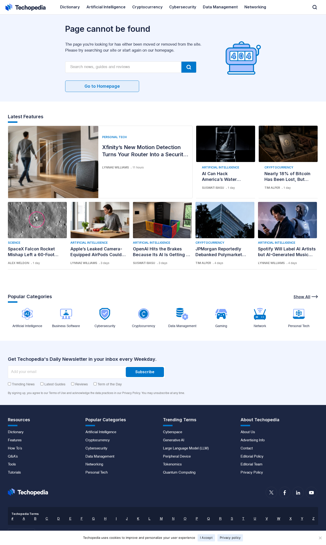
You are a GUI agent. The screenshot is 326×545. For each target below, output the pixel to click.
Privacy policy (230, 538)
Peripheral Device (177, 456)
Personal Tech (114, 137)
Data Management (99, 456)
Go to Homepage (102, 86)
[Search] (188, 67)
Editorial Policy (252, 456)
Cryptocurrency (278, 167)
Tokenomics (172, 464)
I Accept (206, 538)
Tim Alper (272, 187)
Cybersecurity (96, 448)
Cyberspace (172, 432)
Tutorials (14, 472)
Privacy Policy (252, 472)
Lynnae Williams (115, 167)
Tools (12, 464)
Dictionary (16, 432)
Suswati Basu (213, 187)
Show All (302, 296)
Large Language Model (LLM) (186, 448)
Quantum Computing (179, 472)
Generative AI (173, 440)
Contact (247, 448)
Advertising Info (253, 440)
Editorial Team (252, 464)
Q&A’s (13, 456)
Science (14, 242)
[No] (320, 537)
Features (15, 440)
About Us (248, 432)
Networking (94, 464)
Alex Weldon (18, 263)
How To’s (15, 448)
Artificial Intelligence (220, 167)
